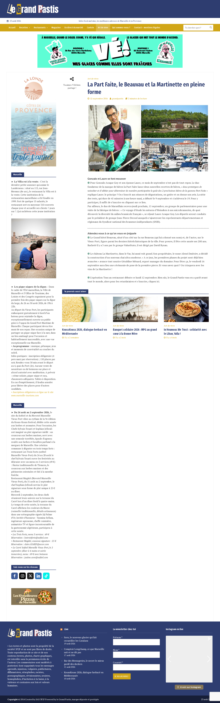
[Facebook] (14, 576)
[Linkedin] (38, 576)
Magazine (56, 27)
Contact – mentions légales (147, 27)
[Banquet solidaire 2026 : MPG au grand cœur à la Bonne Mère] (135, 309)
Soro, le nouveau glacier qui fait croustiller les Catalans (80, 639)
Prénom (117, 637)
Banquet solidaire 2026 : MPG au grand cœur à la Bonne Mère (135, 331)
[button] (189, 680)
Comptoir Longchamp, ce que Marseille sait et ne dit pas (84, 651)
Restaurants (40, 27)
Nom (116, 649)
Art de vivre (103, 27)
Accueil (12, 27)
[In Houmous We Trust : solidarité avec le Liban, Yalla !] (186, 309)
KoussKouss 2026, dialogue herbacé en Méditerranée (84, 331)
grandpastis (117, 98)
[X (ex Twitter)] (30, 576)
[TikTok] (46, 576)
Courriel (118, 662)
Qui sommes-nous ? (121, 27)
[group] (189, 659)
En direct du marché (74, 27)
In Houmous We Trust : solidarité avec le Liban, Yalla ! (185, 331)
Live (66, 629)
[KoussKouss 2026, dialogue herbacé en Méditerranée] (84, 309)
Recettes (23, 27)
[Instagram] (22, 576)
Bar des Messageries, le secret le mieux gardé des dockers (84, 662)
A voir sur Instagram (190, 687)
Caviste (90, 27)
